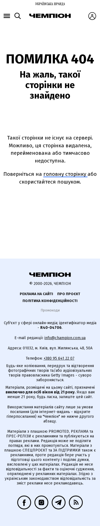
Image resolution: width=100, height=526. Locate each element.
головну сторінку (65, 174)
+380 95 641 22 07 (59, 358)
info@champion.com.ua (65, 338)
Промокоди (50, 310)
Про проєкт (68, 294)
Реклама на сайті (36, 294)
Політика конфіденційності (50, 301)
